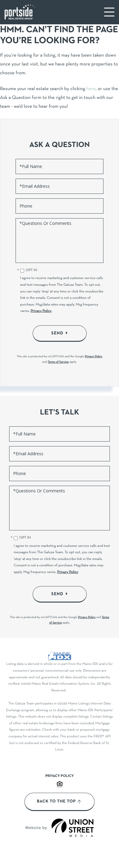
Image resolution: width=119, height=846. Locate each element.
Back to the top (56, 801)
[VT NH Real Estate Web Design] (73, 828)
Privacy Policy (41, 311)
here (91, 89)
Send (57, 333)
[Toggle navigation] (109, 12)
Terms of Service (58, 362)
